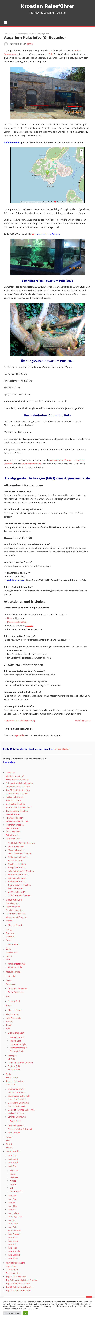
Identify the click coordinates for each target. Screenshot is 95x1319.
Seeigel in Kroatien (16, 867)
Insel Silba (12, 1206)
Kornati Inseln (14, 1230)
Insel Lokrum (14, 1132)
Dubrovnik (11, 1084)
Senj (8, 996)
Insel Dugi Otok (15, 1216)
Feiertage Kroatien (14, 817)
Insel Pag (12, 1199)
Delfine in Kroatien (16, 891)
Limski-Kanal (12, 952)
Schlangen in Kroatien (18, 857)
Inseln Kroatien (13, 1151)
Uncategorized (43, 33)
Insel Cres (12, 1155)
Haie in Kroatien (15, 860)
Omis (8, 1074)
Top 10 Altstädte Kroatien (18, 790)
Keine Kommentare (26, 33)
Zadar (8, 1005)
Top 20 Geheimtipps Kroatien (19, 1287)
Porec (8, 940)
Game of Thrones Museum (20, 1062)
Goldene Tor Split (18, 1044)
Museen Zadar (14, 1010)
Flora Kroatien (12, 903)
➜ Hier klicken (62, 748)
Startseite (10, 772)
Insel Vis (11, 1220)
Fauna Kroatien (13, 838)
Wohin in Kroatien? (15, 776)
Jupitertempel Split (18, 1047)
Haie (9, 618)
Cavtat (9, 1144)
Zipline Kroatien (13, 800)
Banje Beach (15, 1121)
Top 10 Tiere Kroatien (16, 1276)
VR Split (11, 1059)
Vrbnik (13, 1184)
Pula (51, 54)
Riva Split (12, 1055)
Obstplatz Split (16, 1051)
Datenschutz (12, 1269)
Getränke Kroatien (14, 910)
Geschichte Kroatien (15, 804)
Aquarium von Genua (60, 460)
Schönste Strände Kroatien (18, 807)
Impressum (11, 1266)
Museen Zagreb (15, 925)
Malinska (14, 1177)
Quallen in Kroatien (17, 864)
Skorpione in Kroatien (18, 874)
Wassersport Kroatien (16, 917)
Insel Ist (11, 1202)
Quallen (29, 625)
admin (30, 43)
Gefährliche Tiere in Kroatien (21, 843)
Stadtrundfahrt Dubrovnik (20, 1129)
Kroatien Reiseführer (47, 6)
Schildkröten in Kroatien (19, 895)
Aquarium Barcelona (31, 463)
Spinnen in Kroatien (17, 878)
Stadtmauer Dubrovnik (18, 1096)
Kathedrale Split (17, 1037)
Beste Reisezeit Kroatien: (17, 779)
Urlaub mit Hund (14, 899)
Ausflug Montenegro (15, 1262)
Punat (12, 1174)
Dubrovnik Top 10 (16, 1089)
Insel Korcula (14, 1251)
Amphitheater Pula (16, 963)
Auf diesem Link (12, 142)
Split (8, 1028)
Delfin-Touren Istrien (15, 913)
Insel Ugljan (13, 1213)
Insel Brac (12, 1244)
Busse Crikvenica (16, 992)
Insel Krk (12, 1166)
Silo (11, 1187)
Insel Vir (11, 1209)
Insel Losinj (13, 1159)
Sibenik (9, 1021)
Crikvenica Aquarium (17, 988)
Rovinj (9, 956)
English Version (13, 1273)
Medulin (11, 976)
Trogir (9, 1025)
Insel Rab (12, 1195)
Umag (9, 929)
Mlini (8, 1140)
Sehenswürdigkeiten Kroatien (19, 783)
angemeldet (19, 735)
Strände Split (14, 1066)
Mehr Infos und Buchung (48, 234)
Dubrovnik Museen (17, 1106)
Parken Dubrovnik (16, 1113)
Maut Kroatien (12, 828)
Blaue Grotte (12, 1077)
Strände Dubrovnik (17, 1116)
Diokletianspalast (16, 1032)
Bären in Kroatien (16, 850)
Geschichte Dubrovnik (18, 1103)
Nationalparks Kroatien (17, 793)
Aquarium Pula (15, 967)
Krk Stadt (14, 1170)
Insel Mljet (12, 1258)
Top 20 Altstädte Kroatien (18, 1283)
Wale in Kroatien (15, 888)
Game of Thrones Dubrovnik (21, 1109)
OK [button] (25, 1313)
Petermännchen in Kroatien (21, 871)
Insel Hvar (12, 1248)
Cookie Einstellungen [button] (12, 1313)
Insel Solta (12, 1237)
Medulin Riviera (82, 720)
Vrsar (8, 949)
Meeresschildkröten (16, 621)
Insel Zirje (12, 1227)
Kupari (9, 1137)
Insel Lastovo (14, 1254)
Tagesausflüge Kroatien (17, 811)
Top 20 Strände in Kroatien (18, 1290)
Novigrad (10, 936)
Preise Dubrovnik (16, 1125)
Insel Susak (13, 1162)
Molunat (10, 1147)
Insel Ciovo (13, 1241)
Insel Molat (13, 1223)
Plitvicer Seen (12, 1014)
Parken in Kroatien (14, 797)
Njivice (13, 1180)
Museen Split (14, 1069)
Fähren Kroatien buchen (17, 821)
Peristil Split (15, 1040)
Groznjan (10, 933)
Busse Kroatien (13, 831)
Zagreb (9, 920)
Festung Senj (14, 1001)
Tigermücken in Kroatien (19, 885)
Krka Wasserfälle (13, 1018)
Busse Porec (13, 944)
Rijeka (8, 980)
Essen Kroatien (13, 906)
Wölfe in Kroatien (16, 846)
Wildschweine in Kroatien (19, 853)
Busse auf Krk (16, 1191)
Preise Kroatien (13, 814)
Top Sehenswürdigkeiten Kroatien (21, 1280)
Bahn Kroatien (12, 835)
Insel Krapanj (14, 1234)
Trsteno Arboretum (15, 1081)
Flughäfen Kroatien (15, 824)
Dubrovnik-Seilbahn (17, 1099)
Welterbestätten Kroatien (18, 786)
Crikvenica (10, 984)
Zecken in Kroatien (16, 881)
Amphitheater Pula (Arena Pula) (20, 720)
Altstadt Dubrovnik (16, 1092)
